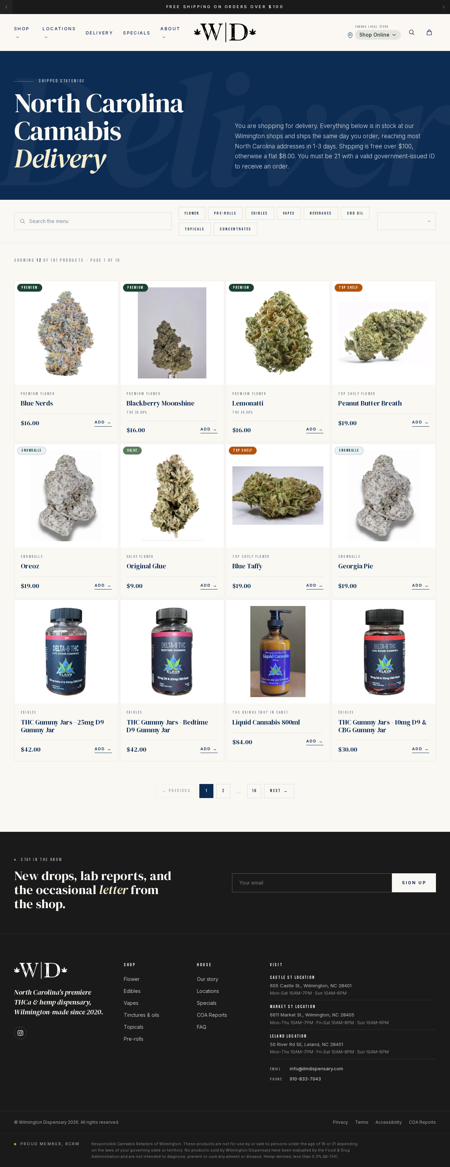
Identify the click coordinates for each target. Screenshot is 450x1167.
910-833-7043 (305, 1079)
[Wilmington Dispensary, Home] (225, 32)
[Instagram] (20, 1033)
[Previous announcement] (6, 7)
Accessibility (388, 1122)
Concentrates (236, 229)
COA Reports (212, 1015)
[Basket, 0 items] (429, 32)
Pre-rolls (133, 1039)
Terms (361, 1122)
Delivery (99, 33)
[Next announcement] (443, 7)
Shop (22, 28)
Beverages (321, 213)
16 (254, 790)
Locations (59, 28)
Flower (192, 213)
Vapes (289, 213)
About (170, 28)
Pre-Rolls (225, 213)
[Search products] (411, 32)
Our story (207, 979)
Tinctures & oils (141, 1015)
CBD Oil (355, 213)
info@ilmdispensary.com (316, 1068)
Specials (136, 33)
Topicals (195, 229)
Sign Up (414, 882)
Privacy (340, 1122)
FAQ (201, 1027)
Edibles (259, 213)
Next (279, 790)
